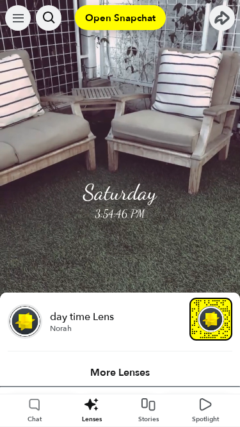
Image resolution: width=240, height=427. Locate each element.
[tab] (120, 372)
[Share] (222, 18)
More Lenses (120, 373)
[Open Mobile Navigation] (18, 18)
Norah (61, 328)
